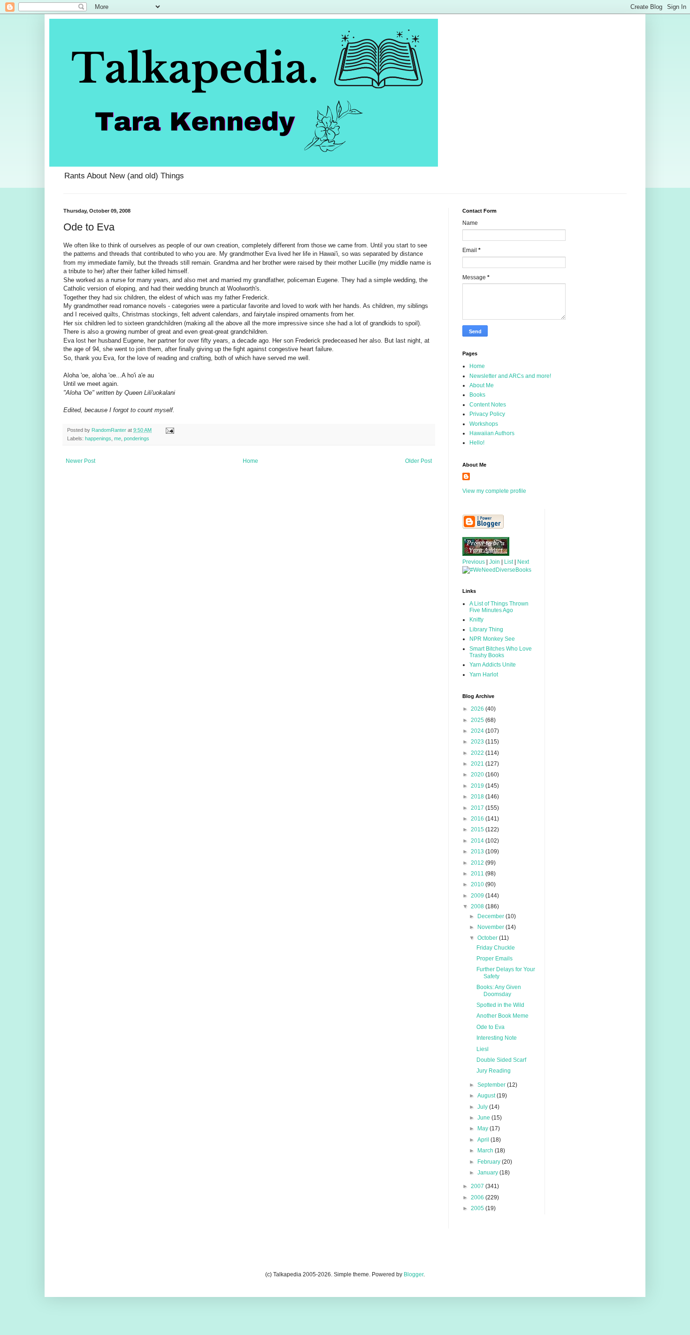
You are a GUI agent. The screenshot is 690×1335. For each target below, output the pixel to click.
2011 (478, 873)
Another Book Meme (502, 1016)
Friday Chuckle (495, 947)
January (488, 1172)
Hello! (476, 442)
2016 (478, 818)
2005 (478, 1208)
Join (494, 562)
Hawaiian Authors (491, 433)
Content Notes (487, 404)
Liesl (482, 1049)
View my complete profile (494, 491)
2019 (478, 786)
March (486, 1150)
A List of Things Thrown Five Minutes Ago (499, 607)
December (491, 916)
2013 (478, 851)
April (484, 1139)
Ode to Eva (490, 1027)
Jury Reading (493, 1070)
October (488, 938)
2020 (478, 774)
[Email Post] (169, 430)
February (489, 1162)
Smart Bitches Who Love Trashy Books (500, 652)
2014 (478, 840)
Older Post (418, 461)
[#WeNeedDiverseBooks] (496, 570)
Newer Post (80, 461)
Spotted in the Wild (500, 1005)
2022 (478, 753)
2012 (478, 862)
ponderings (136, 438)
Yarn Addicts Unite (492, 664)
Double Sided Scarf (501, 1060)
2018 (478, 796)
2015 (478, 829)
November (491, 927)
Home (250, 461)
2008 (478, 906)
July (483, 1107)
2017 (478, 808)
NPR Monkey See (492, 639)
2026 (478, 709)
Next (523, 562)
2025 (478, 720)
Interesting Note (496, 1038)
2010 (478, 884)
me (117, 438)
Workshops (483, 424)
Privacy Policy (487, 414)
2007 (478, 1186)
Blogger (413, 1274)
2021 (478, 763)
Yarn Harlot (483, 674)
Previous (473, 562)
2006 (478, 1197)
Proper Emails (494, 958)
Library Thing (486, 629)
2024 (478, 731)
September (492, 1085)
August (487, 1095)
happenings (98, 438)
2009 (478, 895)
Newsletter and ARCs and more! (510, 376)
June (484, 1117)
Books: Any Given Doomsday (498, 990)
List (508, 562)
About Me (481, 385)
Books (477, 394)
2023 (478, 741)
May (483, 1128)
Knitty (476, 619)
